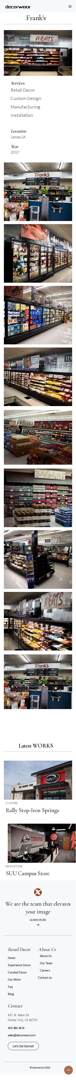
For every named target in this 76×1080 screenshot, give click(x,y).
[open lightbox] (38, 191)
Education (14, 866)
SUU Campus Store (28, 873)
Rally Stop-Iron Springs (32, 810)
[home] (15, 6)
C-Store (12, 803)
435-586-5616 (16, 1028)
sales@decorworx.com (22, 1035)
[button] (70, 6)
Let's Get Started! (23, 1046)
